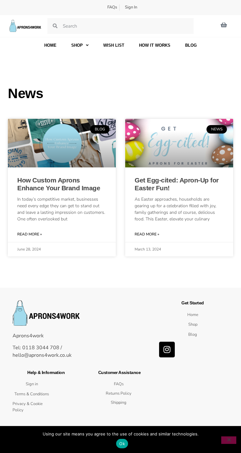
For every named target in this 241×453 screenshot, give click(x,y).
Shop (77, 45)
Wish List (113, 45)
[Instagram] (167, 349)
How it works (154, 45)
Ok (122, 443)
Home (50, 45)
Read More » (29, 234)
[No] (228, 440)
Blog (191, 45)
